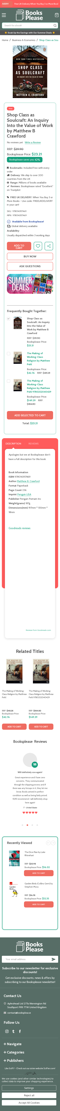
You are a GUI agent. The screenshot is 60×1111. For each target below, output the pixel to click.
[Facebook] (20, 1031)
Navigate (14, 1044)
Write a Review (33, 142)
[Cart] (57, 15)
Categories (15, 1052)
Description (13, 443)
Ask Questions (30, 266)
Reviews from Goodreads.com (38, 630)
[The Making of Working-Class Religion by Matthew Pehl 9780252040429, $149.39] (41, 671)
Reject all (29, 1095)
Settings (29, 1088)
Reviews (33, 443)
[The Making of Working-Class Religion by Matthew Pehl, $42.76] (14, 671)
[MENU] (4, 15)
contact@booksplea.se (19, 1012)
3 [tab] (32, 825)
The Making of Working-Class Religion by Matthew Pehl (14, 694)
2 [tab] (27, 825)
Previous (48, 843)
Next (53, 843)
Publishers (15, 1060)
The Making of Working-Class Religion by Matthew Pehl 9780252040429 (41, 694)
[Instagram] (7, 1031)
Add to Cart (38, 873)
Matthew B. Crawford (28, 481)
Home (5, 40)
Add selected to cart (30, 415)
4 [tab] (37, 825)
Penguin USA (24, 494)
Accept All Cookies (29, 1102)
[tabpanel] (14, 695)
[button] (30, 284)
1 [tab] (22, 825)
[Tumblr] (13, 1031)
